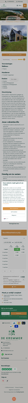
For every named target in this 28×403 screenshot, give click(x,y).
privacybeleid (6, 203)
